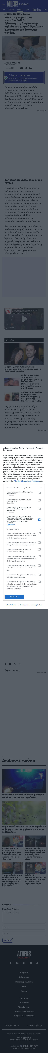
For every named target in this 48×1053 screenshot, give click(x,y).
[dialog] (24, 526)
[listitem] (24, 488)
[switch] (39, 493)
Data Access (24, 605)
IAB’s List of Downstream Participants (27, 481)
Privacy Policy (37, 605)
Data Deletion (11, 605)
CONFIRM (14, 597)
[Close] (44, 448)
